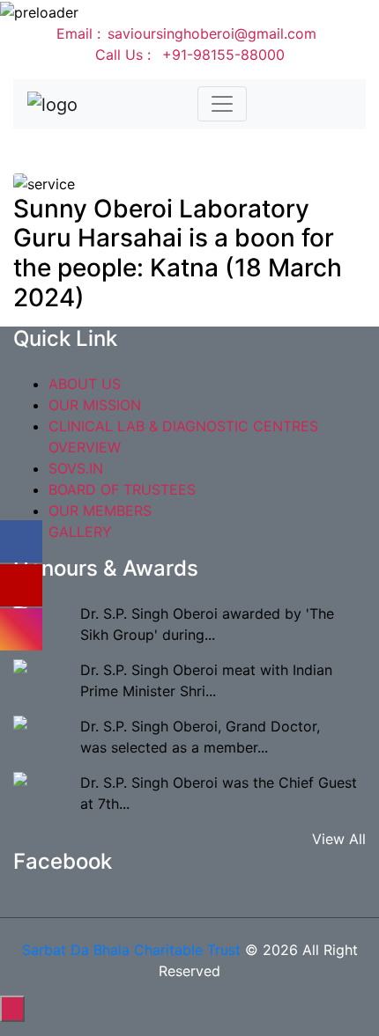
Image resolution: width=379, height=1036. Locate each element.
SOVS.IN (75, 468)
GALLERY (80, 531)
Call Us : (190, 54)
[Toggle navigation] (222, 103)
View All (339, 839)
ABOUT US (84, 384)
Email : (186, 33)
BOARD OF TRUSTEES (122, 489)
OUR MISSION (94, 405)
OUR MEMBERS (100, 510)
